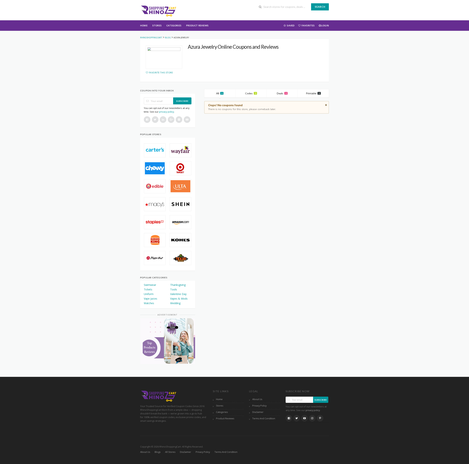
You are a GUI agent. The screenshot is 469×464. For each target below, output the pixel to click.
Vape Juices (150, 298)
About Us (257, 399)
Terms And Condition (263, 418)
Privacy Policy (259, 405)
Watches (149, 303)
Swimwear (150, 285)
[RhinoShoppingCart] (158, 10)
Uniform (149, 294)
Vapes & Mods (179, 298)
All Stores (170, 452)
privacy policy (166, 111)
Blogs (157, 452)
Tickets (148, 289)
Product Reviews (197, 25)
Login (325, 25)
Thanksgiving (178, 285)
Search (320, 6)
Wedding (175, 303)
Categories (173, 25)
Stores (157, 25)
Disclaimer (257, 412)
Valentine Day (178, 294)
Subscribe (182, 101)
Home (143, 25)
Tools (173, 289)
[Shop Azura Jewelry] (164, 57)
